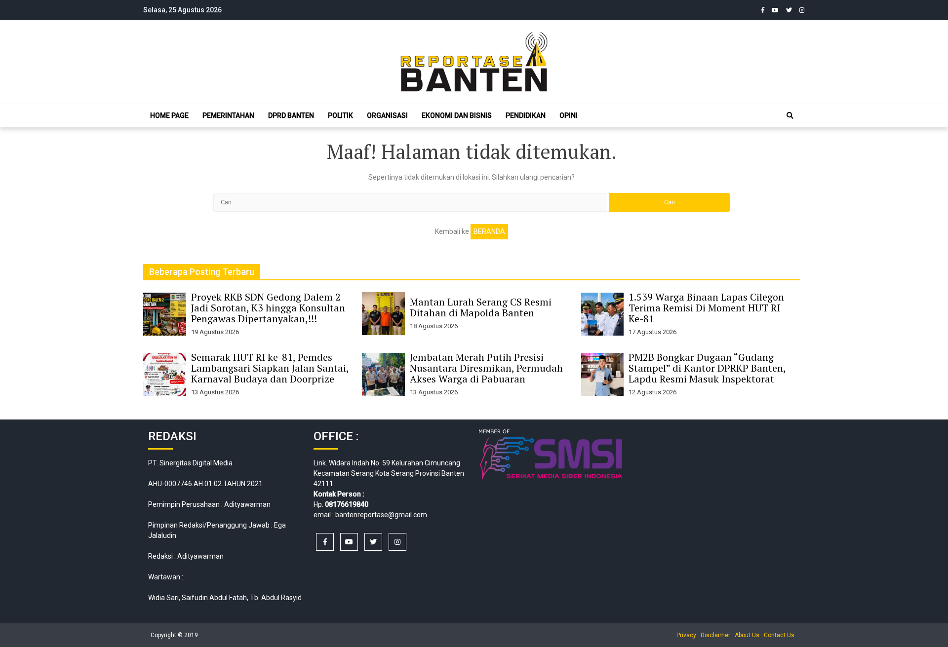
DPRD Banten (291, 115)
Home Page (169, 115)
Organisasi (387, 115)
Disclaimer (715, 635)
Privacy (686, 635)
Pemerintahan (228, 115)
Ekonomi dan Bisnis (457, 115)
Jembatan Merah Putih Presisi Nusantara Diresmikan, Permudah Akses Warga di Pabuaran (486, 367)
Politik (340, 115)
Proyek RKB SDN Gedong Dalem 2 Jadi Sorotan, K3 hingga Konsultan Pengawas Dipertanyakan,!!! (268, 307)
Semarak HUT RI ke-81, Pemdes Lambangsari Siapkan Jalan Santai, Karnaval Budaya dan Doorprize (270, 367)
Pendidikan (526, 115)
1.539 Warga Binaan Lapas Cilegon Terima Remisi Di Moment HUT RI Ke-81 (706, 307)
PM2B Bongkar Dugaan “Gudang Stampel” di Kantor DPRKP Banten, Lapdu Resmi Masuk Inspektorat (707, 367)
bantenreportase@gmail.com (381, 515)
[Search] (790, 115)
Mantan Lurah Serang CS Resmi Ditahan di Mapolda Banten (481, 307)
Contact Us (779, 635)
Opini (568, 115)
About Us (747, 635)
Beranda (489, 231)
